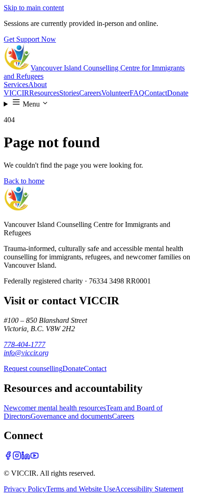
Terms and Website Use (80, 489)
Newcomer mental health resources (55, 408)
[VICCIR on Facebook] (8, 457)
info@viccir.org (26, 353)
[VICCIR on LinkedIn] (25, 457)
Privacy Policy (25, 489)
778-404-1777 (24, 344)
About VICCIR (25, 89)
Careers (90, 93)
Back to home (24, 181)
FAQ (137, 93)
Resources (44, 93)
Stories (69, 93)
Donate (177, 93)
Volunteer (115, 93)
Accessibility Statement (149, 489)
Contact (155, 93)
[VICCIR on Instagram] (16, 457)
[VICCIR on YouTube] (34, 457)
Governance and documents (71, 416)
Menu (30, 104)
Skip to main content (34, 8)
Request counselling (33, 368)
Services (16, 84)
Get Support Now (30, 39)
